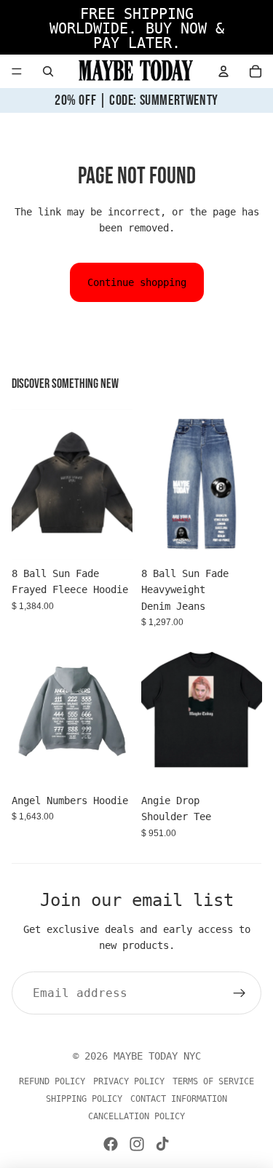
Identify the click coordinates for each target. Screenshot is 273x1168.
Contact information (178, 1099)
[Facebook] (110, 1144)
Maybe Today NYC (157, 1056)
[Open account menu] (223, 71)
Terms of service (213, 1081)
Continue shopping (136, 282)
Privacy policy (129, 1081)
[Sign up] (239, 993)
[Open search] (48, 71)
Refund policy (52, 1081)
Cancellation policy (136, 1116)
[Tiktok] (162, 1144)
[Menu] (16, 71)
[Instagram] (137, 1144)
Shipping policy (84, 1099)
